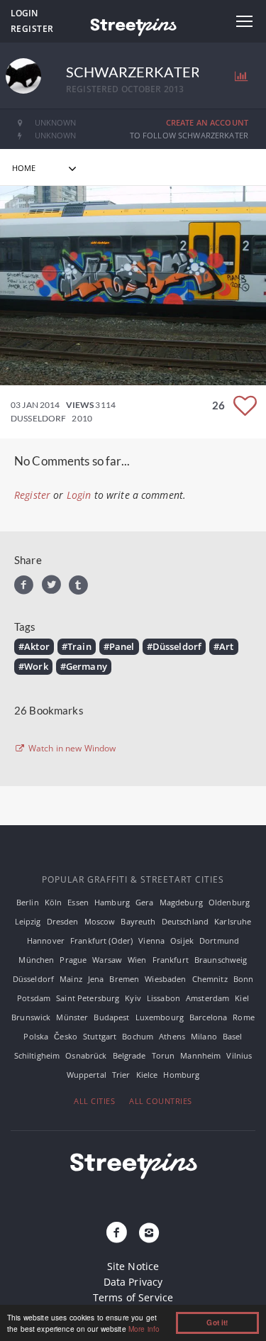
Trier (121, 1074)
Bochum (137, 1036)
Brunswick (30, 1017)
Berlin (27, 902)
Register (32, 29)
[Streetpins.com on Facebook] (116, 1233)
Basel (233, 1036)
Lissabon (163, 998)
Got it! (217, 1323)
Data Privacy (133, 1281)
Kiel (242, 998)
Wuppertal (86, 1074)
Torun (163, 1055)
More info (144, 1328)
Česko (65, 1036)
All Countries (160, 1101)
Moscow (100, 921)
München (36, 959)
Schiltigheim (37, 1055)
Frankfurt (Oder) (101, 940)
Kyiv (133, 998)
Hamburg (112, 902)
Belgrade (129, 1055)
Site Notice (133, 1266)
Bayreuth (138, 921)
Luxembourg (159, 1017)
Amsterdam (207, 998)
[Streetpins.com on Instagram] (150, 1233)
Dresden (63, 921)
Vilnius (239, 1055)
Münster (72, 1017)
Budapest (111, 1017)
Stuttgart (99, 1036)
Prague (73, 959)
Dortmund (219, 940)
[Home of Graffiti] (132, 25)
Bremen (124, 978)
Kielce (147, 1074)
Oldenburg (229, 902)
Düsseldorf (33, 978)
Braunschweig (221, 959)
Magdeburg (181, 902)
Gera (144, 902)
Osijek (182, 940)
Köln (53, 902)
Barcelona (208, 1017)
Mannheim (200, 1055)
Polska (35, 1036)
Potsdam (33, 998)
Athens (172, 1036)
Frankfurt (171, 959)
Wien (137, 959)
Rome (244, 1017)
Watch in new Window (71, 748)
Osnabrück (85, 1055)
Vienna (151, 940)
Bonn (243, 978)
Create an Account (207, 122)
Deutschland (185, 921)
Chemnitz (210, 978)
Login (24, 13)
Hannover (46, 940)
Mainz (71, 978)
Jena (96, 978)
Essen (78, 902)
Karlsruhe (232, 921)
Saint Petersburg (87, 998)
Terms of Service (133, 1297)
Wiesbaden (165, 978)
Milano (204, 1036)
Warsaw (107, 959)
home (24, 167)
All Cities (94, 1101)
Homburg (181, 1074)
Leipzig (28, 921)
